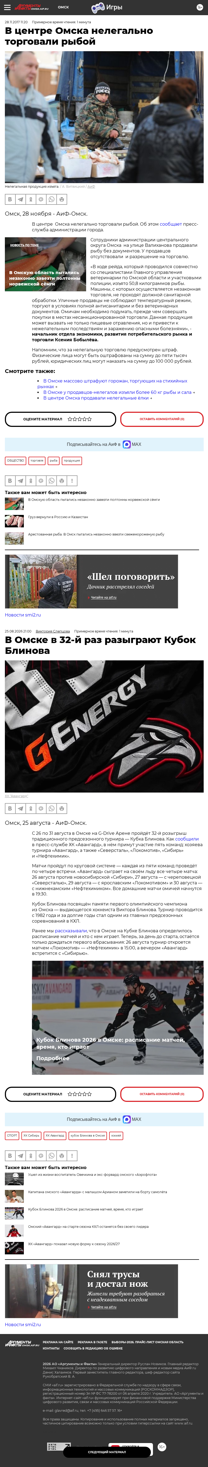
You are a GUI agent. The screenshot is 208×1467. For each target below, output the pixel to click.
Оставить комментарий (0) (162, 419)
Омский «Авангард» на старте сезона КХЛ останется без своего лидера (88, 1227)
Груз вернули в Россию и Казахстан (58, 517)
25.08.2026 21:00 (18, 631)
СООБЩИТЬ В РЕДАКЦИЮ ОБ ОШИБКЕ (93, 1348)
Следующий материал (107, 1452)
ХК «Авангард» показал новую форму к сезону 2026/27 (74, 1244)
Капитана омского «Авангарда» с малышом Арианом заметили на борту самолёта (97, 1192)
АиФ (91, 186)
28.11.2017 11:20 (16, 22)
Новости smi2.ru (23, 615)
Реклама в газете (92, 1342)
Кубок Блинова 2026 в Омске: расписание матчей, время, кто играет (110, 1043)
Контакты (51, 1348)
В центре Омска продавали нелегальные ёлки (96, 398)
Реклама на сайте (58, 1342)
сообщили (187, 839)
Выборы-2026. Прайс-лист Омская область (147, 1342)
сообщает (171, 224)
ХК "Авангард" (16, 796)
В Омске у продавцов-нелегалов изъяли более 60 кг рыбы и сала (117, 392)
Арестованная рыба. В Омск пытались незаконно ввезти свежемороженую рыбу (96, 534)
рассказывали (71, 930)
